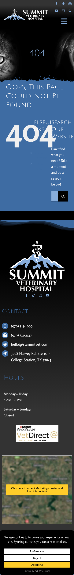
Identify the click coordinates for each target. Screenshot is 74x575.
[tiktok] (63, 3)
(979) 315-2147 (21, 335)
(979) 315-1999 (21, 326)
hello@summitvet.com (29, 344)
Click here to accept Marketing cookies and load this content (37, 490)
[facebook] (56, 3)
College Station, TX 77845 (31, 359)
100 (47, 353)
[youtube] (56, 10)
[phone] (70, 10)
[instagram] (70, 3)
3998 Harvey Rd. (24, 353)
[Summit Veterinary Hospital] (26, 11)
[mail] (63, 10)
